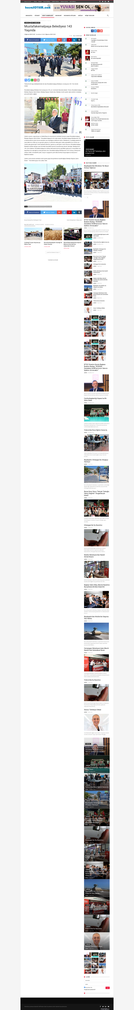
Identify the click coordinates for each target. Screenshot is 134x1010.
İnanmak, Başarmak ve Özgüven (99, 113)
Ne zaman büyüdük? (96, 58)
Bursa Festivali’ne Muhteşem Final (32, 219)
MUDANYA (93, 88)
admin (85, 227)
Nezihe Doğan (94, 93)
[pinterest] (69, 40)
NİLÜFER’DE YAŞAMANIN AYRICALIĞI (100, 106)
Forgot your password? (89, 989)
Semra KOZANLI (94, 111)
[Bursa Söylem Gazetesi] (37, 4)
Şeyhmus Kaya (94, 123)
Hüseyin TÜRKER (95, 87)
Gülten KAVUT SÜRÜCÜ (96, 75)
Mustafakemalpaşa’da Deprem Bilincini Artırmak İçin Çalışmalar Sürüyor (72, 244)
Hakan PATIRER (94, 81)
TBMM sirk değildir (95, 131)
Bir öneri (93, 52)
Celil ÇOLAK (93, 44)
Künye (35, 1)
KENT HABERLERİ (35, 22)
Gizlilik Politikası (55, 1)
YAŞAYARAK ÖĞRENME (96, 76)
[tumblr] (79, 40)
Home (25, 20)
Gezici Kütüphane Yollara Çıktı (74, 219)
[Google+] (105, 1)
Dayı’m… (93, 100)
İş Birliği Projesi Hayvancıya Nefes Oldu (32, 243)
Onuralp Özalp (94, 99)
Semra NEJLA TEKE (95, 117)
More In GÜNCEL (49, 224)
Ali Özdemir (93, 38)
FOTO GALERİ (90, 149)
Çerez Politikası (46, 1)
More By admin (39, 224)
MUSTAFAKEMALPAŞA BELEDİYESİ (36, 206)
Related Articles (29, 224)
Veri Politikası (73, 1)
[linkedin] (74, 40)
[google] (59, 40)
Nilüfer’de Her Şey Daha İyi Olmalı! (99, 46)
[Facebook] (100, 1)
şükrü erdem (48, 206)
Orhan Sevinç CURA (95, 105)
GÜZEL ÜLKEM (94, 125)
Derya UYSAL (94, 50)
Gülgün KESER (94, 69)
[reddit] (64, 40)
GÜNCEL (30, 20)
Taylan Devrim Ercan (96, 129)
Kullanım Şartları (64, 1)
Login (107, 987)
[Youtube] (108, 1)
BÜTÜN (93, 70)
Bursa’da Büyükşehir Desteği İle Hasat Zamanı (53, 243)
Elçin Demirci (94, 56)
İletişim (40, 1)
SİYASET (88, 816)
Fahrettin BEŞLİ (94, 62)
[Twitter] (102, 1)
